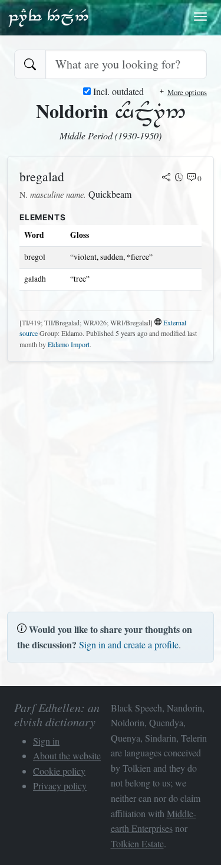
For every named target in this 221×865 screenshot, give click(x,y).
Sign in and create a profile (129, 644)
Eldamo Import (69, 344)
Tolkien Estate (137, 843)
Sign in (46, 741)
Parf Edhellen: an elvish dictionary (48, 17)
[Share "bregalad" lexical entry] (166, 178)
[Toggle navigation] (200, 16)
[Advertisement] (110, 482)
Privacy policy (60, 785)
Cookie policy (59, 771)
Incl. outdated (117, 91)
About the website (67, 755)
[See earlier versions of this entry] (179, 178)
